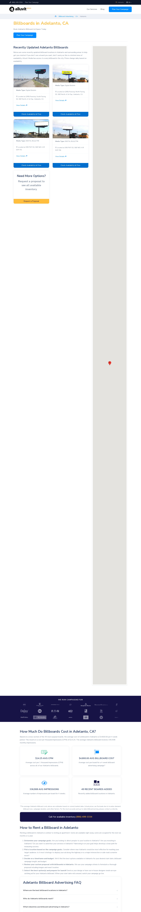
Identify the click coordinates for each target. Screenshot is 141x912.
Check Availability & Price (31, 114)
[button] (109, 363)
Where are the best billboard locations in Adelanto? (45, 890)
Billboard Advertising (66, 16)
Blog (102, 9)
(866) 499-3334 (17, 2)
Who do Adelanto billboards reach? (38, 898)
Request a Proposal (31, 201)
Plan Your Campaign (32, 2)
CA (77, 16)
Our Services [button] (92, 9)
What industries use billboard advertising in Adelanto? (46, 907)
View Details (21, 105)
